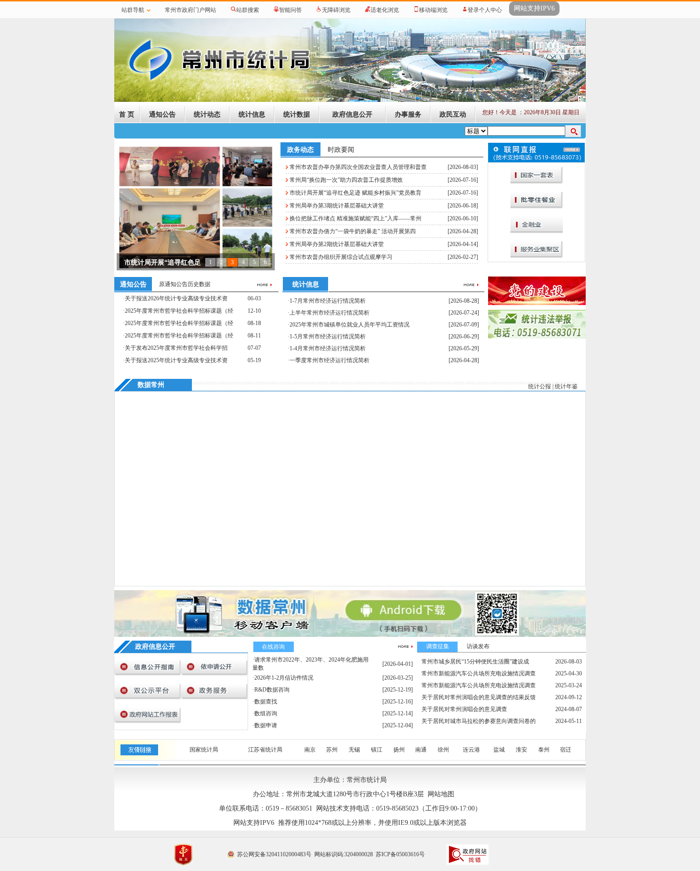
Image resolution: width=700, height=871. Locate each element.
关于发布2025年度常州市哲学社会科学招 (176, 348)
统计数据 (296, 114)
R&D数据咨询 (272, 689)
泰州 (544, 749)
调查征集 (437, 646)
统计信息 (252, 114)
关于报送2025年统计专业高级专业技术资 (176, 360)
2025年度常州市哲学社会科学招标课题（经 (179, 310)
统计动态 (207, 114)
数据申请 (265, 725)
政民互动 (453, 114)
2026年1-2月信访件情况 (283, 677)
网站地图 (441, 794)
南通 (421, 749)
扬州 (399, 749)
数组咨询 (265, 713)
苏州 (332, 749)
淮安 (521, 749)
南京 (310, 749)
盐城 (499, 749)
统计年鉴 (566, 386)
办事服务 (408, 114)
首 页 (126, 114)
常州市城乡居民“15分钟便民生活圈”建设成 (475, 661)
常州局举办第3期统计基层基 (166, 262)
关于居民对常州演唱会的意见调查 (464, 709)
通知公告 (162, 114)
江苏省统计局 (265, 749)
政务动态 (300, 149)
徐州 (443, 749)
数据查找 (265, 701)
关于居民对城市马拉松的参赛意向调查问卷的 (478, 721)
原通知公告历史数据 (184, 284)
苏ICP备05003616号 (400, 854)
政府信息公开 (352, 114)
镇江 (376, 749)
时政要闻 (341, 149)
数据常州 (151, 384)
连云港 (471, 749)
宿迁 (565, 749)
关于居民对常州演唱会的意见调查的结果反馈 (478, 697)
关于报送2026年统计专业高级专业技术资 (176, 298)
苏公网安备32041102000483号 (274, 854)
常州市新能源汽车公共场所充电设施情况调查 (478, 673)
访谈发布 (478, 646)
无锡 (354, 749)
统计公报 (539, 386)
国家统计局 (204, 749)
